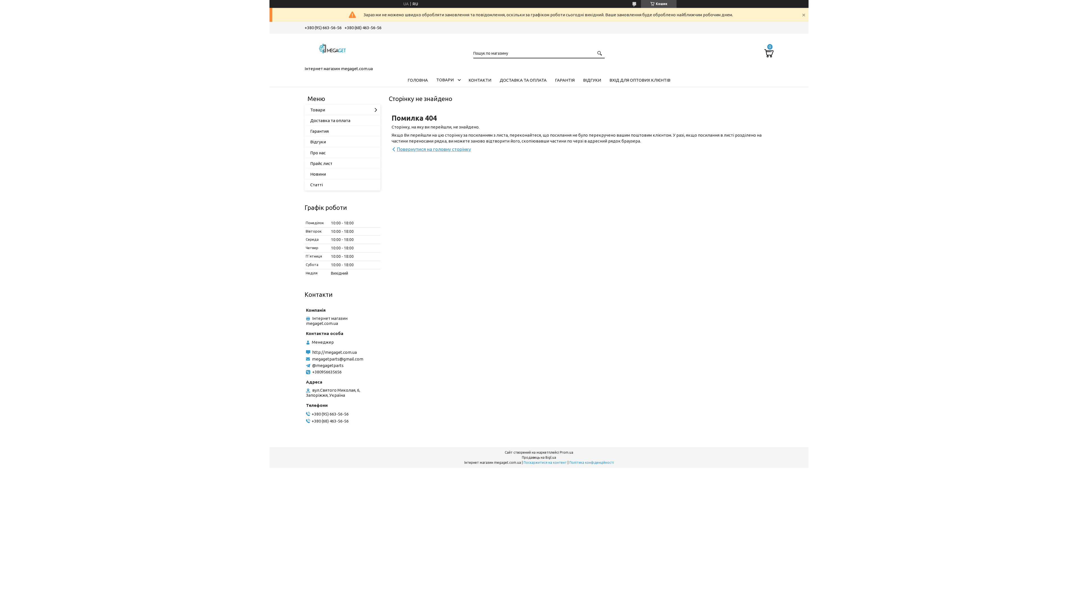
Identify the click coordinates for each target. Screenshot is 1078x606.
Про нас (318, 152)
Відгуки (592, 80)
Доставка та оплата (523, 80)
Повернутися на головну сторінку (434, 149)
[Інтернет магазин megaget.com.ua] (333, 49)
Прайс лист (321, 163)
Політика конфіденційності (591, 462)
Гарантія (565, 80)
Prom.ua (566, 452)
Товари (445, 79)
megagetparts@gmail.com (337, 359)
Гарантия (319, 131)
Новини (318, 174)
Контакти (480, 80)
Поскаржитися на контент (545, 462)
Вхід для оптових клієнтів (639, 80)
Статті (316, 184)
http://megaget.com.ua (334, 352)
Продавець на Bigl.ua (539, 457)
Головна (418, 80)
